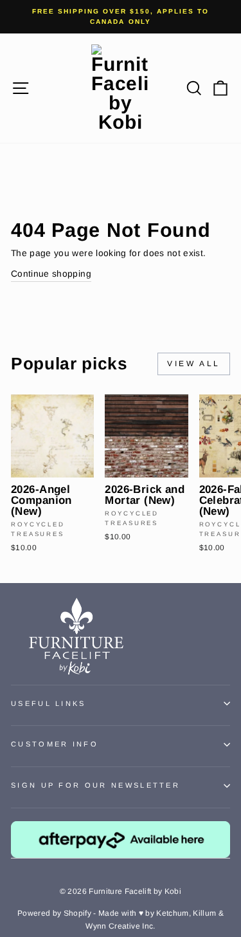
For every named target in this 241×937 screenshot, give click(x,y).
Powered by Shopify (54, 913)
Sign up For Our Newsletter (95, 785)
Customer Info (54, 744)
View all (193, 363)
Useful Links (48, 703)
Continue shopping (51, 274)
